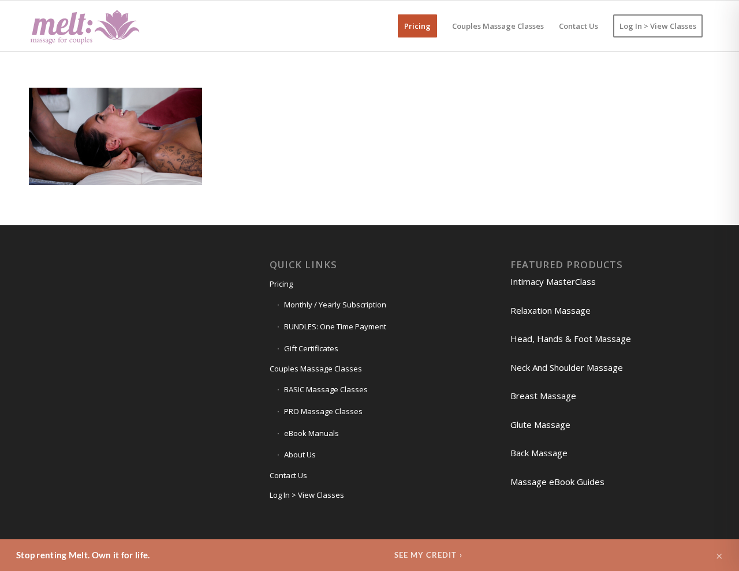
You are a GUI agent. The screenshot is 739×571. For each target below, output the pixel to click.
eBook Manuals (311, 433)
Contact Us (288, 475)
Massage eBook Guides (557, 481)
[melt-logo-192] (84, 26)
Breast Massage (543, 395)
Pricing (281, 284)
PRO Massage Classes (323, 411)
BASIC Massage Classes (326, 389)
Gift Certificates (311, 348)
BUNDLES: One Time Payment (335, 326)
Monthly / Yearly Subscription (335, 304)
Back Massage (539, 453)
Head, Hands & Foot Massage (570, 338)
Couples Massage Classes (316, 368)
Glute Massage (540, 424)
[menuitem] (417, 26)
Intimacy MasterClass (553, 281)
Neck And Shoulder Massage (566, 367)
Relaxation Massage (550, 310)
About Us (300, 454)
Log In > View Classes (307, 495)
